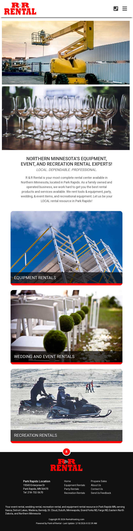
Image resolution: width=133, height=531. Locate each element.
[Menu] (124, 9)
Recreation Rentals (74, 493)
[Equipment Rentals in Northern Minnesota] (66, 53)
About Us (96, 485)
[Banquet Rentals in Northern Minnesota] (66, 118)
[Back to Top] (66, 451)
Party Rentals (71, 489)
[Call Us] (116, 9)
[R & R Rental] (66, 473)
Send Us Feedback (101, 493)
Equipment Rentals (74, 485)
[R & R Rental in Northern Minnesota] (17, 9)
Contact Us (97, 489)
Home (67, 481)
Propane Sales (99, 481)
